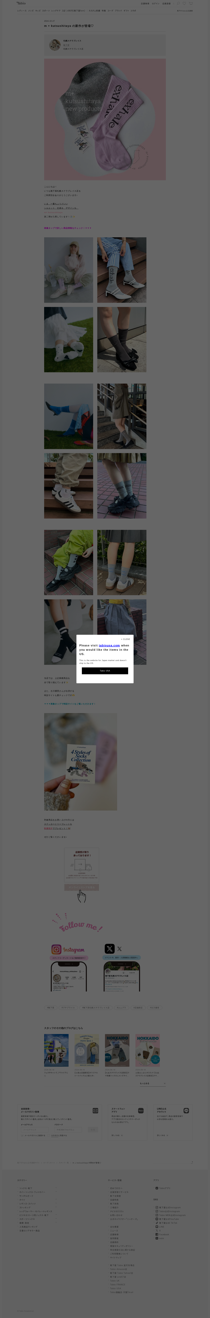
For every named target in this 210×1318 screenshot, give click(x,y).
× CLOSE (125, 639)
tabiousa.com (109, 645)
